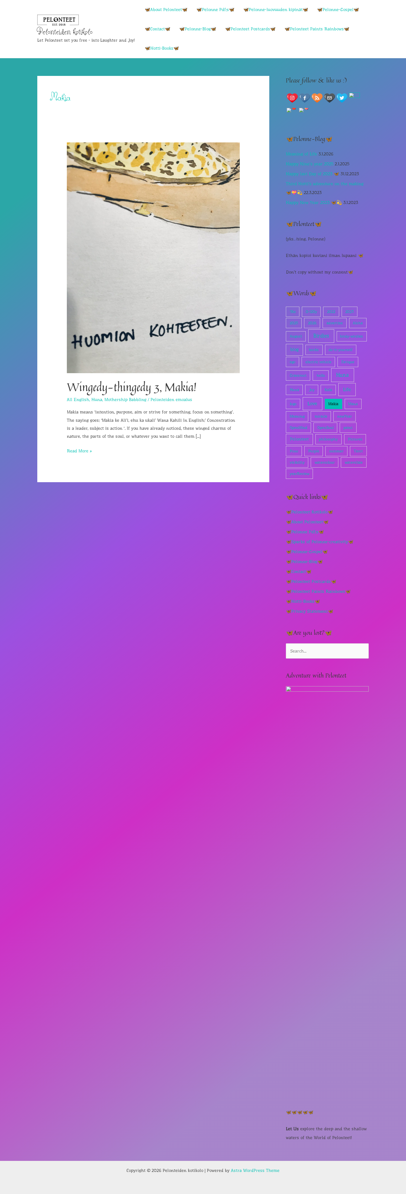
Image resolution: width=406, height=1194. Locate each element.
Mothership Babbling (125, 399)
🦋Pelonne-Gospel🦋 (338, 9)
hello (321, 375)
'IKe (293, 311)
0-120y (311, 311)
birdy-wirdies (351, 336)
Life (347, 389)
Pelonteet (299, 439)
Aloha (358, 323)
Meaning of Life (301, 153)
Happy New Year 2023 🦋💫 (314, 202)
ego (293, 362)
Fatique (347, 362)
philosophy (328, 439)
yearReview (299, 473)
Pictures (355, 439)
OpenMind (298, 427)
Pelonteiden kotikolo (65, 31)
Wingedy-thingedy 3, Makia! (131, 387)
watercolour (325, 462)
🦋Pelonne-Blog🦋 (197, 28)
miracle (321, 416)
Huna (96, 399)
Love (312, 403)
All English (78, 399)
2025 (294, 323)
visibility (297, 462)
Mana (353, 404)
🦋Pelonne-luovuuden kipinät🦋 (275, 9)
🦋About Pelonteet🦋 (166, 9)
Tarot (358, 451)
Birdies (321, 336)
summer (336, 451)
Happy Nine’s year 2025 (309, 163)
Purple (313, 451)
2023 (349, 311)
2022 (331, 311)
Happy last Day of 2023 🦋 (312, 173)
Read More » (79, 451)
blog (294, 349)
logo (293, 404)
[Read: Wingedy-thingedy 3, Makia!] (153, 257)
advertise (334, 323)
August (296, 336)
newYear (344, 416)
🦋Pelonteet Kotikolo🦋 (309, 511)
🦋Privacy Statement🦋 (309, 611)
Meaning (297, 416)
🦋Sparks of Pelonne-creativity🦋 (320, 541)
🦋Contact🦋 (157, 28)
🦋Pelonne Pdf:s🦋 (215, 9)
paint (348, 427)
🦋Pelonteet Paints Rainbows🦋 (316, 28)
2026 (312, 323)
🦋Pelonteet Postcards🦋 (250, 28)
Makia (333, 404)
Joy (312, 390)
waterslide (354, 462)
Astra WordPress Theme (255, 1170)
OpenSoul (325, 427)
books (314, 349)
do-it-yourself (340, 349)
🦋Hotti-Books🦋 (162, 48)
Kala (328, 390)
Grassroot (298, 375)
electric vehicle (318, 362)
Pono (294, 451)
